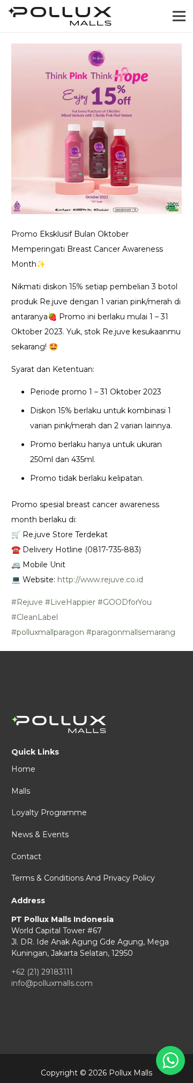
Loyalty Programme (49, 812)
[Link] (60, 16)
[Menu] (179, 16)
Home (23, 769)
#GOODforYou (125, 602)
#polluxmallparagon (47, 632)
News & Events (40, 834)
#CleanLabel (34, 617)
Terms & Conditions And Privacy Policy (83, 878)
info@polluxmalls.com (52, 983)
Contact (26, 856)
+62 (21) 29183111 (42, 972)
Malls (20, 791)
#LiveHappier (70, 602)
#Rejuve (27, 602)
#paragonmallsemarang (130, 632)
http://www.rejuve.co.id (100, 579)
